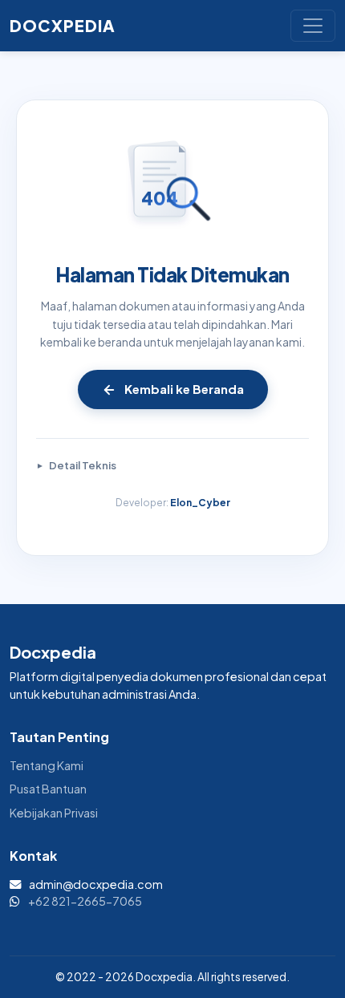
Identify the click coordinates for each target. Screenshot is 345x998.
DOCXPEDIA (63, 25)
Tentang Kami (46, 765)
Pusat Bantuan (48, 788)
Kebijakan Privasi (54, 812)
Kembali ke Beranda (184, 388)
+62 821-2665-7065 (85, 901)
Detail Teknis (82, 465)
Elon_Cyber (200, 503)
